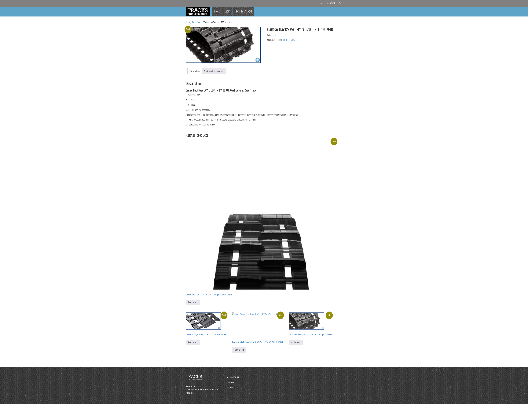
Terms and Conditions (234, 377)
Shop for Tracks (243, 11)
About (227, 11)
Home (217, 11)
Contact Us (230, 382)
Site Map (230, 387)
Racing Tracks (197, 22)
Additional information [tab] (213, 71)
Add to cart (192, 302)
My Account (330, 3)
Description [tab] (195, 71)
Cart (340, 3)
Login (320, 3)
